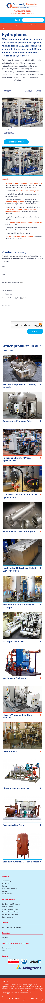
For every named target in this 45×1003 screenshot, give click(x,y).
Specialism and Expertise (11, 904)
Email (3, 274)
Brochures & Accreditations (11, 927)
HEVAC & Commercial (10, 909)
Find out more (13, 998)
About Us (5, 891)
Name (3, 266)
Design (4, 886)
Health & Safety (7, 894)
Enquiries (5, 938)
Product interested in (8, 290)
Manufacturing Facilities (10, 914)
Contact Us (6, 933)
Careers (5, 956)
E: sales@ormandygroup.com (22, 13)
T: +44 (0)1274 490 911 (22, 11)
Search (17, 20)
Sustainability (6, 881)
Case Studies (6, 948)
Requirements (6, 306)
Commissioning (7, 917)
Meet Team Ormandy (9, 889)
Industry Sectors (7, 907)
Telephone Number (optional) (10, 282)
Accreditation (6, 883)
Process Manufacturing (10, 912)
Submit (35, 331)
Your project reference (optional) (11, 298)
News (4, 950)
